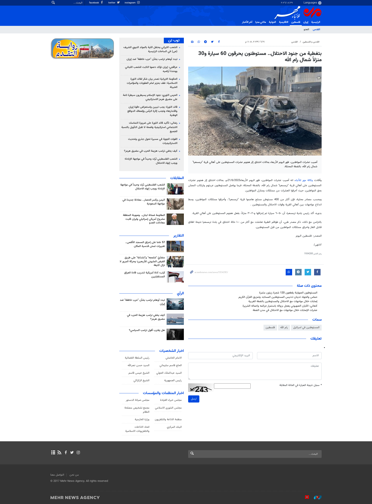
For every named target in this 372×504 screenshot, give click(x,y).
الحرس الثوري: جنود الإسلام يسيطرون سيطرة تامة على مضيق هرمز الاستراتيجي (150, 97)
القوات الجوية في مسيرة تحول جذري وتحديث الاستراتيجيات (152, 141)
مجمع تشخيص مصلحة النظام (136, 410)
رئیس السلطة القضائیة (137, 358)
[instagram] (78, 453)
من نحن (74, 475)
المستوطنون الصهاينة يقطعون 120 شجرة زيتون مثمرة (288, 293)
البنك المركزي (174, 427)
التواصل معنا (57, 475)
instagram (130, 3)
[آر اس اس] (59, 453)
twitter (112, 3)
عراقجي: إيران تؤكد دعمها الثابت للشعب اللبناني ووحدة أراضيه (151, 69)
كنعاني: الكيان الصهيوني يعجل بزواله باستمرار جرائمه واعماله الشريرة (280, 306)
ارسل (194, 399)
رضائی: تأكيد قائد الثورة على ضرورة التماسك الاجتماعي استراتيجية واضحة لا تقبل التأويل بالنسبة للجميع (149, 127)
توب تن (174, 40)
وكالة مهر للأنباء (304, 180)
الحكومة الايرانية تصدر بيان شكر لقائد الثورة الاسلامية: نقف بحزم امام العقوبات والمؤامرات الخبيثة (152, 83)
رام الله (284, 327)
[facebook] (65, 453)
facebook (94, 3)
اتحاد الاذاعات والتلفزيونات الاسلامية (137, 429)
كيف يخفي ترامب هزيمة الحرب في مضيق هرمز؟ (150, 151)
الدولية (272, 22)
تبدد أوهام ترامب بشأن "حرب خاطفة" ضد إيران (152, 59)
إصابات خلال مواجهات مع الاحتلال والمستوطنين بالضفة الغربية (282, 301)
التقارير (178, 236)
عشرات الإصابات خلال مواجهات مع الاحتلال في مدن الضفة (285, 310)
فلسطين (270, 327)
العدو (306, 29)
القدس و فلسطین (311, 42)
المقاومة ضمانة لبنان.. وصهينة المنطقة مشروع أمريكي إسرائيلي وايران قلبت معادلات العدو (144, 219)
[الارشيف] (53, 453)
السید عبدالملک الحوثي (169, 373)
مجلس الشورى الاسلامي (168, 408)
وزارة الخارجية (142, 419)
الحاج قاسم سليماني (171, 365)
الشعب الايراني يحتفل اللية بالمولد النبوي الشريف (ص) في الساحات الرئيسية (150, 49)
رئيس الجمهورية (173, 380)
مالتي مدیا (260, 22)
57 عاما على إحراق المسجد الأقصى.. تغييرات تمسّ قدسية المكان (145, 244)
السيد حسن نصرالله (138, 365)
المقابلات (177, 178)
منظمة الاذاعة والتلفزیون (168, 419)
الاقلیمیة (283, 22)
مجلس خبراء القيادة (171, 400)
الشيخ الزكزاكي (141, 380)
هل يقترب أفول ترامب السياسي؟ (147, 330)
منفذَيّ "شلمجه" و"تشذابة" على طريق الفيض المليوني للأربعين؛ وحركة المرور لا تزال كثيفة (142, 262)
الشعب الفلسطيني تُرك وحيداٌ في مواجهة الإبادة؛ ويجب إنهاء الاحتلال (151, 161)
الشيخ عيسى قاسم (139, 373)
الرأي (180, 293)
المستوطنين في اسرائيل (306, 327)
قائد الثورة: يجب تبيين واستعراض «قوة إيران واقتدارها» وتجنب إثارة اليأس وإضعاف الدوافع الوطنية (152, 111)
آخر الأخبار (247, 22)
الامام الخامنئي (174, 358)
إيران (305, 22)
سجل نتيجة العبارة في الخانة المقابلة (300, 385)
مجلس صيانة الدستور (137, 400)
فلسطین (295, 22)
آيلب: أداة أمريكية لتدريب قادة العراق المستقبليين (144, 275)
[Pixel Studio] (305, 497)
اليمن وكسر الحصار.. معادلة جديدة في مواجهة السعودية (143, 202)
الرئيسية (315, 22)
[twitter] (72, 453)
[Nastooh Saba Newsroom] (316, 497)
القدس (316, 29)
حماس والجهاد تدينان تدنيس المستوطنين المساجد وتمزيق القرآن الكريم (278, 297)
